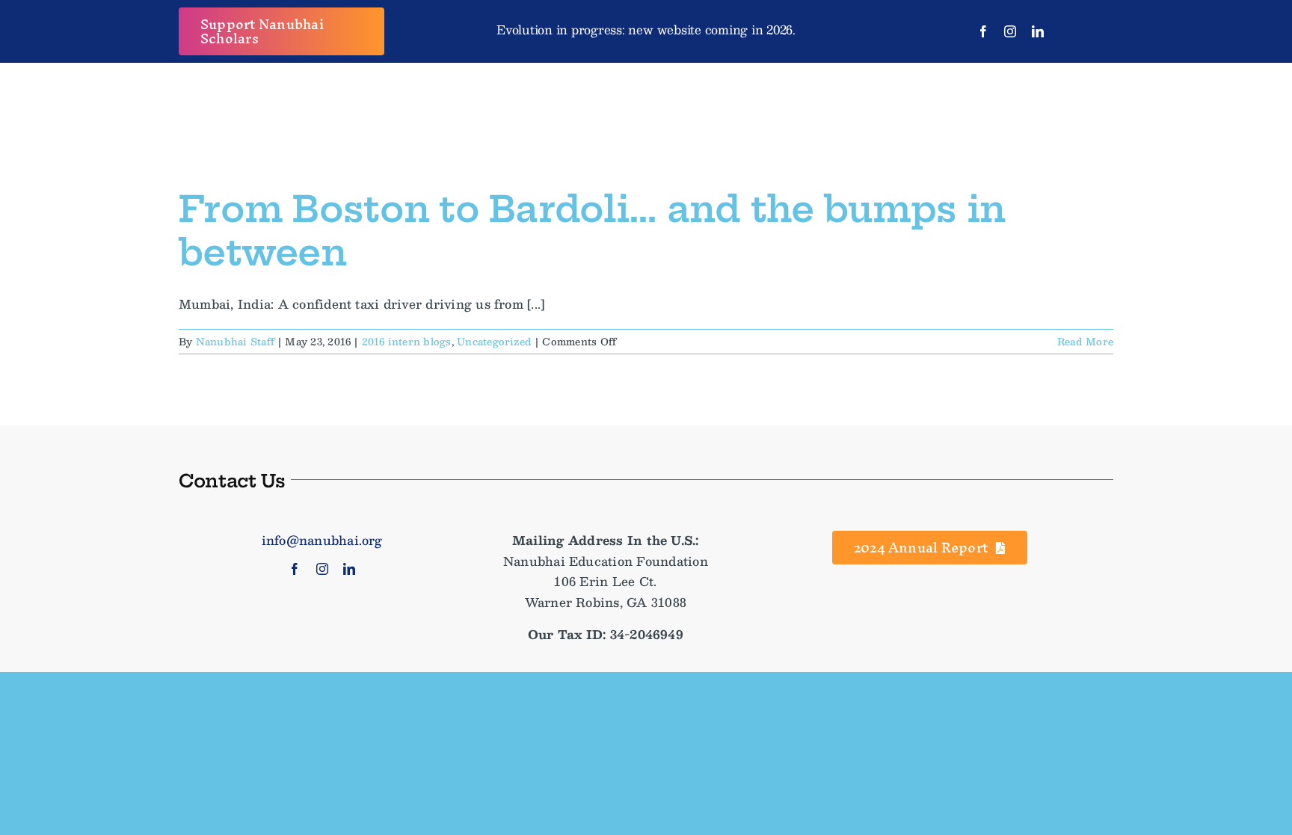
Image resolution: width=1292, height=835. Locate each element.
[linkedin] (1038, 31)
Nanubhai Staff (235, 341)
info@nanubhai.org (322, 540)
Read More (1085, 341)
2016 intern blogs (407, 341)
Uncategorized (494, 341)
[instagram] (1010, 31)
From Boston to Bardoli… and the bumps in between (592, 231)
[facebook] (983, 31)
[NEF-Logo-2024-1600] (646, 83)
